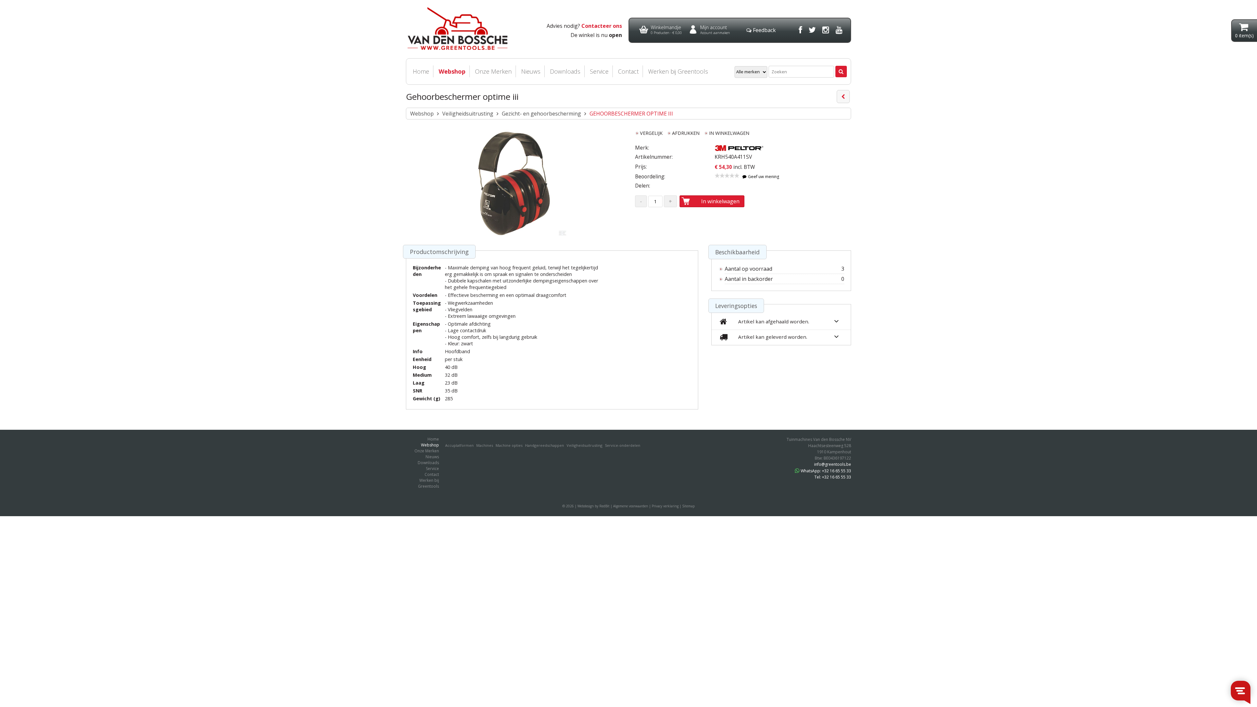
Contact (628, 71)
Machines (484, 445)
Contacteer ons (601, 25)
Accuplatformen (459, 445)
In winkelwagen (720, 201)
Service (599, 71)
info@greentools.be (832, 464)
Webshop (452, 71)
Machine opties (509, 445)
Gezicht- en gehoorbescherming (541, 113)
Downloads (565, 71)
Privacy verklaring (665, 506)
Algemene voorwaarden (630, 506)
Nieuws (530, 71)
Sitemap (688, 506)
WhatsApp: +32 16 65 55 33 (826, 471)
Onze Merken (493, 71)
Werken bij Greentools (678, 71)
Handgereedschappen (544, 445)
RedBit (604, 506)
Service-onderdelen (622, 445)
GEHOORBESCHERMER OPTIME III (631, 113)
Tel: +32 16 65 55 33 (832, 477)
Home (421, 71)
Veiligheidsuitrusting (467, 113)
